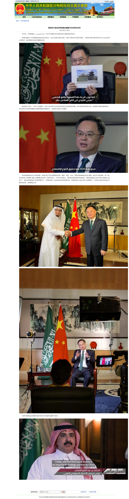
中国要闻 (75, 17)
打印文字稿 (92, 492)
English (107, 1)
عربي (111, 1)
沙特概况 (87, 17)
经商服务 (63, 17)
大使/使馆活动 (37, 17)
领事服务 (51, 17)
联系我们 (100, 17)
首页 (24, 17)
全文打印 (83, 492)
